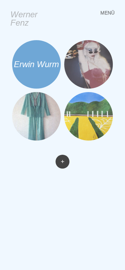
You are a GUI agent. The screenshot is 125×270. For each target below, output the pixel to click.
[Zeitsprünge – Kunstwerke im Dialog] (88, 116)
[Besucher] (36, 116)
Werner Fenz (24, 18)
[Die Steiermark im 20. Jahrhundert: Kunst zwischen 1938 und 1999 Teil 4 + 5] (88, 64)
